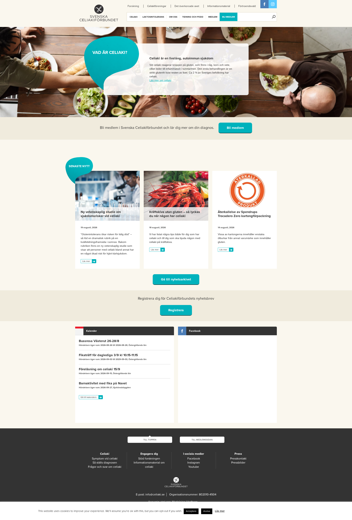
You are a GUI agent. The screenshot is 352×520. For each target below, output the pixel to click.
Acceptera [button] (191, 511)
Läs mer (86, 261)
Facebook (264, 4)
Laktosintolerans (153, 17)
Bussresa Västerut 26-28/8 (99, 341)
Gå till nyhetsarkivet (176, 279)
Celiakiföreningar (156, 6)
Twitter (273, 4)
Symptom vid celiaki (105, 458)
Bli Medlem (228, 17)
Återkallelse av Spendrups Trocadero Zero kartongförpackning (244, 214)
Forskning (133, 6)
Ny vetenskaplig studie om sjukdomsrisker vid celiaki (101, 214)
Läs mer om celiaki (160, 80)
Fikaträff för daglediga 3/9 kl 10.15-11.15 (108, 355)
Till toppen (149, 439)
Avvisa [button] (206, 511)
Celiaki (134, 17)
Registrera (176, 310)
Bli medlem (235, 128)
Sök (273, 17)
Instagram (193, 462)
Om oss (173, 17)
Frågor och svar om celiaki (104, 467)
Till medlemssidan (202, 439)
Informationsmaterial (218, 6)
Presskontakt (238, 458)
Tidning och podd (192, 17)
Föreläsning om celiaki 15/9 (99, 369)
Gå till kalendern (88, 397)
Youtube (193, 467)
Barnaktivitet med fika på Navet (103, 383)
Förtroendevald (247, 6)
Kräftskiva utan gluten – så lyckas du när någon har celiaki (174, 214)
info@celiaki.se (155, 494)
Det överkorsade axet (187, 6)
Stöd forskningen (149, 458)
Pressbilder (238, 462)
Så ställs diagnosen (105, 462)
